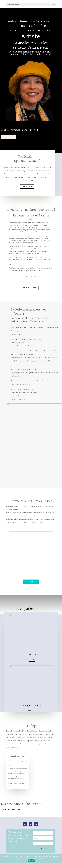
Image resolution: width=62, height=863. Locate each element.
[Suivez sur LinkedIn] (36, 824)
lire (32, 659)
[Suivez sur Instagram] (25, 824)
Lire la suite (8, 137)
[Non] (60, 859)
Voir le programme (11, 809)
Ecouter (32, 710)
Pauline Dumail (15, 762)
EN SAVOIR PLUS (27, 186)
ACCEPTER (31, 860)
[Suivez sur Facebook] (30, 824)
